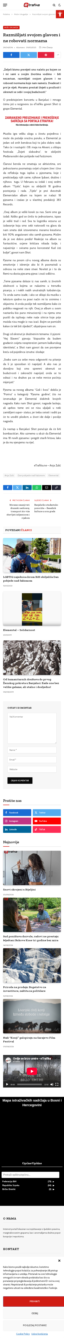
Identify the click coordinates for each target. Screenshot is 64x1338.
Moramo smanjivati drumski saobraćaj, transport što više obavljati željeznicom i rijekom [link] (18, 511)
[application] (32, 1071)
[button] (59, 1260)
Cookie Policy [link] (23, 1334)
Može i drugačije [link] (11, 27)
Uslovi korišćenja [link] (39, 1334)
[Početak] (7, 1084)
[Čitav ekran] (56, 1084)
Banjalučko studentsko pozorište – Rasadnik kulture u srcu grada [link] (46, 508)
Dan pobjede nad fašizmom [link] (31, 475)
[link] (60, 14)
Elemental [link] (54, 475)
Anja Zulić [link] (9, 475)
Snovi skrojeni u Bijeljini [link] (19, 889)
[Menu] (5, 5)
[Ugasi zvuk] (51, 1084)
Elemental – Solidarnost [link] (19, 630)
